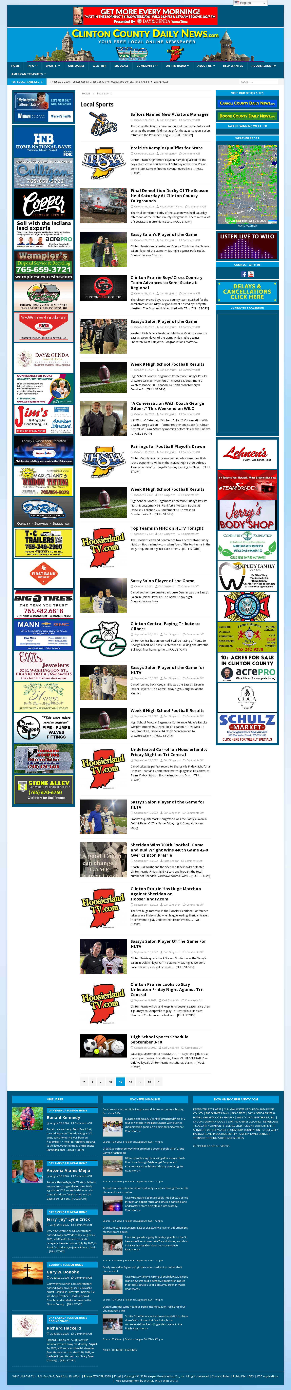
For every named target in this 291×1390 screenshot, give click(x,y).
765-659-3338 (102, 1376)
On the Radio (176, 66)
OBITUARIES (55, 1099)
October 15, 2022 (144, 370)
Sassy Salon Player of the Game (162, 580)
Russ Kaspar (171, 861)
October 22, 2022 (144, 240)
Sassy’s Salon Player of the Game (164, 321)
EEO (251, 1376)
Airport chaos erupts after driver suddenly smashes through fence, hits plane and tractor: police (145, 1190)
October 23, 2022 (144, 206)
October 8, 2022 (143, 495)
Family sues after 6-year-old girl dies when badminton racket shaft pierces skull (142, 1269)
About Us (204, 66)
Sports (51, 66)
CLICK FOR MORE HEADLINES (120, 1350)
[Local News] (103, 124)
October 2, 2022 (143, 586)
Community (145, 66)
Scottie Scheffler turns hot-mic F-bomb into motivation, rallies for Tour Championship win (144, 1309)
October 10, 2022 (144, 452)
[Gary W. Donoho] (27, 1283)
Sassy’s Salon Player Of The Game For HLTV (168, 944)
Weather (99, 66)
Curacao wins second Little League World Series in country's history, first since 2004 (143, 1111)
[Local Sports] (103, 205)
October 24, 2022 (144, 120)
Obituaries (76, 66)
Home (15, 66)
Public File (239, 1376)
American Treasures (27, 74)
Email (117, 1376)
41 (110, 1081)
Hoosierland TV (263, 66)
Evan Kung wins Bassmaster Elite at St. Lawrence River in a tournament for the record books (145, 1230)
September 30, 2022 (146, 634)
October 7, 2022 (143, 534)
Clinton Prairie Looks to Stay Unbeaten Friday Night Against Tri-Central (167, 989)
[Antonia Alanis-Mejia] (27, 1179)
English (245, 3)
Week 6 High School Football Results (167, 710)
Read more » (132, 1131)
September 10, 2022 (146, 952)
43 (130, 1081)
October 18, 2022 (144, 293)
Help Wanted (233, 66)
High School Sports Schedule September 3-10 (159, 1039)
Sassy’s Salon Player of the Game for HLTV (167, 670)
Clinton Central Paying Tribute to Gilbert (165, 626)
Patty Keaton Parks (171, 206)
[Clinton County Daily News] (145, 45)
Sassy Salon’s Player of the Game (164, 234)
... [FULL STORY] (75, 1150)
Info (31, 66)
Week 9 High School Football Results (167, 364)
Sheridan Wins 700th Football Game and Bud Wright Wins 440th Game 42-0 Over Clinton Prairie (169, 850)
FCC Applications (268, 1376)
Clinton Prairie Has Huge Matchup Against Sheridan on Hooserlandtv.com (166, 894)
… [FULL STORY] (182, 135)
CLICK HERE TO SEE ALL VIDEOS (211, 1146)
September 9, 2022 (145, 1000)
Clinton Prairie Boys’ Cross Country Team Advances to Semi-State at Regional (166, 282)
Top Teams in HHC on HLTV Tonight (167, 528)
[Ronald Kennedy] (27, 1128)
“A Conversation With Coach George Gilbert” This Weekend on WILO (167, 406)
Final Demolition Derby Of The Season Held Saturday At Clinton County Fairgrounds (169, 195)
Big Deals (121, 66)
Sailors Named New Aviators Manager (170, 114)
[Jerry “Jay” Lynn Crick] (27, 1230)
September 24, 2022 (146, 716)
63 (149, 1081)
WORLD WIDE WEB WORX (161, 1380)
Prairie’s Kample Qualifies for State (167, 148)
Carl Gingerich (168, 120)
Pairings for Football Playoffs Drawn (168, 446)
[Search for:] (259, 81)
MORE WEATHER (247, 225)
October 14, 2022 (144, 414)
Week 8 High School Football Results (167, 489)
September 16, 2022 (146, 861)
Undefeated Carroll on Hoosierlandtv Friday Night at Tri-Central (169, 752)
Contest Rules (221, 1376)
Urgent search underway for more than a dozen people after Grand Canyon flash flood (143, 1151)
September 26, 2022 (146, 678)
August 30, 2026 (59, 1123)
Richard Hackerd (68, 1323)
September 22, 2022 (146, 760)
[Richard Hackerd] (27, 1338)
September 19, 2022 (146, 813)
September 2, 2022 (145, 1047)
